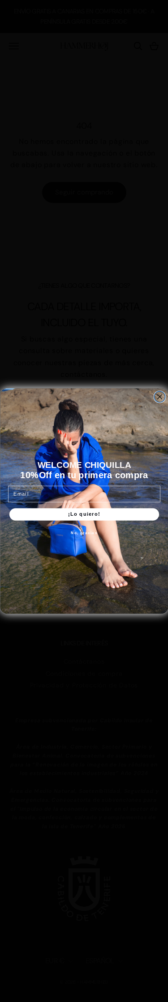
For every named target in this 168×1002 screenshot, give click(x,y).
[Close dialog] (159, 397)
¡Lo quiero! (84, 514)
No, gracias (84, 532)
